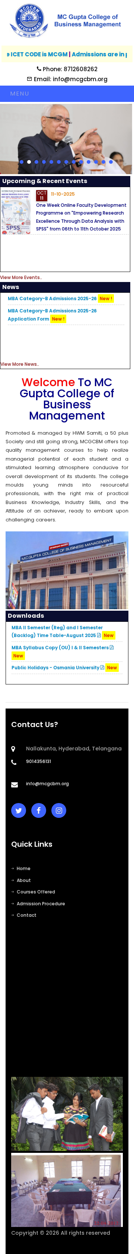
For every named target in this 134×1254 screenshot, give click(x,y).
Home (24, 868)
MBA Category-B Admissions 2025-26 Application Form (52, 315)
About (24, 880)
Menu (19, 93)
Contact (26, 915)
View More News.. (19, 364)
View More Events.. (21, 277)
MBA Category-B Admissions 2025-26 (60, 298)
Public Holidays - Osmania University (64, 667)
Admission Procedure (41, 903)
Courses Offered (36, 892)
